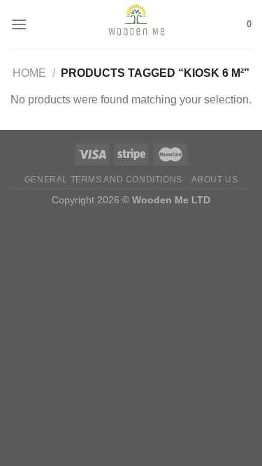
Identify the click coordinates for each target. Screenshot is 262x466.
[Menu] (18, 24)
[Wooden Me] (137, 24)
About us (214, 179)
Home (29, 73)
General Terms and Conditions (103, 179)
